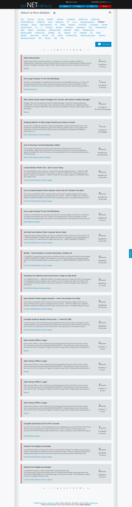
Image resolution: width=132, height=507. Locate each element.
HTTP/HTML (83, 25)
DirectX (34, 25)
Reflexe (76, 30)
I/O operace (94, 25)
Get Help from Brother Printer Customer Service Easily (45, 232)
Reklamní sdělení (26, 33)
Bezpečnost (59, 22)
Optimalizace (41, 30)
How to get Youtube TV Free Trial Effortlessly (41, 79)
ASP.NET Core (83, 19)
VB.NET (98, 33)
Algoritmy (60, 19)
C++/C (74, 22)
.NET (22, 19)
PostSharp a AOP (54, 30)
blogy (79, 6)
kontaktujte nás (93, 503)
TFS (75, 33)
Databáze (26, 68)
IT (41, 27)
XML (55, 38)
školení (105, 6)
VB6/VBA (24, 35)
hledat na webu (72, 2)
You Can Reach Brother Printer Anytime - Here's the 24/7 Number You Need (54, 190)
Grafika (62, 25)
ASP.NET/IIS (41, 22)
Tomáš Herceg (43, 503)
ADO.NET (50, 19)
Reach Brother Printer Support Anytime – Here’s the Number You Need (52, 298)
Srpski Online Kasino (31, 58)
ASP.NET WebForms (27, 22)
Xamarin (48, 38)
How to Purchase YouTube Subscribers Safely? (42, 145)
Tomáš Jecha (51, 503)
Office (22, 30)
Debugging (24, 25)
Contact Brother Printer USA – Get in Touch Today (43, 168)
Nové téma (106, 44)
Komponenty (80, 27)
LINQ (90, 27)
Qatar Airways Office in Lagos (35, 340)
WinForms (102, 35)
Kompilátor (69, 27)
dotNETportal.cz (40, 6)
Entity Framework (46, 25)
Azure (50, 22)
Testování (67, 33)
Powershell (67, 30)
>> (88, 50)
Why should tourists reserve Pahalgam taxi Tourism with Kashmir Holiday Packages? (57, 99)
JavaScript (49, 27)
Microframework (101, 27)
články (65, 6)
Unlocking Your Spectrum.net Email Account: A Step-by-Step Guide (50, 276)
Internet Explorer (26, 27)
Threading (83, 33)
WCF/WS (45, 35)
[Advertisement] (125, 40)
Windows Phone (71, 35)
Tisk (91, 33)
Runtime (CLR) (40, 33)
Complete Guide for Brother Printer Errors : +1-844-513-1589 (47, 319)
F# (56, 25)
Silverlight (51, 33)
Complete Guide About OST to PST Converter (41, 423)
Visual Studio (34, 35)
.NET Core (30, 19)
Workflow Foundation (28, 38)
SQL (59, 33)
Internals (104, 25)
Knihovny (59, 27)
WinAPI (60, 35)
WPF (39, 38)
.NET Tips (40, 19)
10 (80, 50)
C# (68, 22)
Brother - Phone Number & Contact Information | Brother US (48, 253)
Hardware (71, 25)
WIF (53, 35)
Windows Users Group (87, 35)
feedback (130, 253)
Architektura (71, 19)
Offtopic (30, 30)
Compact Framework (87, 22)
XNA (62, 38)
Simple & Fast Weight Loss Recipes (37, 446)
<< (44, 50)
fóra (91, 6)
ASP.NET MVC (95, 19)
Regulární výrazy (88, 30)
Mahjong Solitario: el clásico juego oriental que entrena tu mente (49, 122)
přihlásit (108, 2)
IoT (36, 27)
